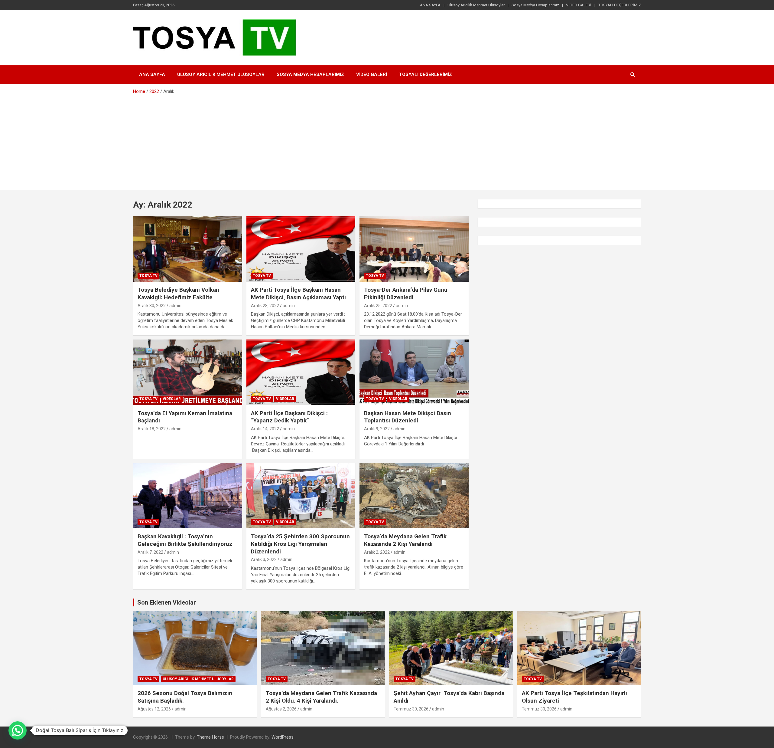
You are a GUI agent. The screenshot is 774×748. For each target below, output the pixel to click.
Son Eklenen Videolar (166, 602)
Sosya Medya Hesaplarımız (535, 5)
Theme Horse (210, 737)
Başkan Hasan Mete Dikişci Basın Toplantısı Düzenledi (407, 417)
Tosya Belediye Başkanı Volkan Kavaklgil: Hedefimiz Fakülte (178, 293)
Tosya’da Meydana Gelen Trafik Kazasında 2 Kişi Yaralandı (405, 540)
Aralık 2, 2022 (377, 552)
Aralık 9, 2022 (377, 428)
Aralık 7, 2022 (150, 552)
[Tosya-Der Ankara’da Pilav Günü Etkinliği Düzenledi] (414, 249)
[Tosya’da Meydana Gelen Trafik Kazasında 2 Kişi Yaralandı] (414, 496)
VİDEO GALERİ (578, 5)
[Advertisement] (387, 140)
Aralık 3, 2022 (264, 559)
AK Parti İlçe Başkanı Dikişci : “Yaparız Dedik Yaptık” (289, 417)
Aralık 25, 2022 (378, 305)
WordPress (283, 737)
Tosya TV (148, 276)
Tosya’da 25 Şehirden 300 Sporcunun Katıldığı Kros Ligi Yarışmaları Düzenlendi (300, 544)
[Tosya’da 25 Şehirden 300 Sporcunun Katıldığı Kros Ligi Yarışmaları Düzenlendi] (301, 496)
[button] (17, 730)
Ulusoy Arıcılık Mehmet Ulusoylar (476, 5)
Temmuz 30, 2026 (411, 709)
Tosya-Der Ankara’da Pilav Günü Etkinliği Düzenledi (405, 293)
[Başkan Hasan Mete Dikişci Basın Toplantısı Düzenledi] (414, 372)
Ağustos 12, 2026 (154, 709)
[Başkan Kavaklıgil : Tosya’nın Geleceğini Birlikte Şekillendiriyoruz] (187, 496)
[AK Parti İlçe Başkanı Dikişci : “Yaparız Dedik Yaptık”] (301, 372)
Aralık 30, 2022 (152, 305)
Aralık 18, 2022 (152, 428)
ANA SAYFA (430, 5)
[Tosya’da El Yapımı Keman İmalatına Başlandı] (187, 372)
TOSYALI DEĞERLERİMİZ (619, 5)
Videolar (172, 399)
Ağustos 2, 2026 (281, 709)
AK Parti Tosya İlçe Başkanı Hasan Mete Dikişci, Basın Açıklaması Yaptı (298, 293)
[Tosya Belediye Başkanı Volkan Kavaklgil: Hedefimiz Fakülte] (187, 249)
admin (175, 305)
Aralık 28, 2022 (265, 305)
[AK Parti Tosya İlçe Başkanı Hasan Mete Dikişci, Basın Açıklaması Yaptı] (301, 249)
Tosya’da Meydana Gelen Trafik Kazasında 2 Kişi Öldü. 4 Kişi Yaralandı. (322, 697)
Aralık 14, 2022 (265, 428)
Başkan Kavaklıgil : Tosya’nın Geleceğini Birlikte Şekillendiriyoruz (185, 540)
